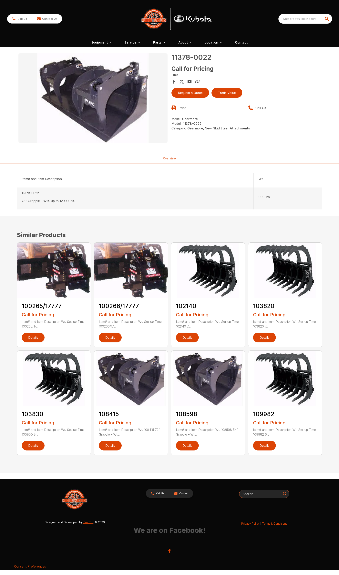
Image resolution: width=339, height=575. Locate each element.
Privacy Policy (250, 523)
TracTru (88, 522)
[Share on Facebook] (173, 81)
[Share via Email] (189, 81)
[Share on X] (181, 81)
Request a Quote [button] (190, 93)
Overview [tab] (169, 158)
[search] (327, 18)
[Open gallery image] (93, 98)
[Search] (284, 494)
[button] (19, 18)
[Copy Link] (197, 81)
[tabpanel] (93, 98)
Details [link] (33, 337)
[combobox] (305, 19)
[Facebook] (169, 551)
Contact (241, 42)
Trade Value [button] (227, 93)
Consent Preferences (30, 566)
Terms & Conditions (274, 523)
